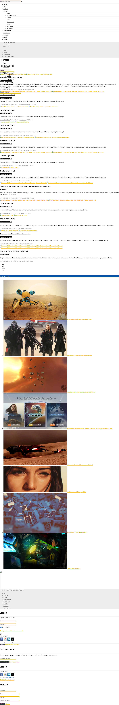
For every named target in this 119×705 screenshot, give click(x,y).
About (5, 37)
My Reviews (6, 54)
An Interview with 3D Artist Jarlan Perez (79, 319)
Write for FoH (7, 47)
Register (5, 52)
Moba (8, 19)
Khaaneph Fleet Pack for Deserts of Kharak (80, 465)
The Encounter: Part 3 (7, 140)
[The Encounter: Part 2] (9, 167)
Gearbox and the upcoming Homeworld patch (81, 392)
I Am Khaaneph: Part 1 (7, 203)
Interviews (6, 33)
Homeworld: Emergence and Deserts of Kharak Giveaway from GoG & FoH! (25, 186)
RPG (8, 24)
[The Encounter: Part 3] (34, 137)
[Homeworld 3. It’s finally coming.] (26, 74)
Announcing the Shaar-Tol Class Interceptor (15, 234)
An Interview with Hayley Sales (76, 492)
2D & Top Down (11, 15)
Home (5, 4)
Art (4, 6)
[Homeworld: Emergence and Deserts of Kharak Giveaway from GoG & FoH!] (46, 183)
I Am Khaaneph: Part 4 (7, 110)
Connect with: (3, 636)
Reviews (5, 35)
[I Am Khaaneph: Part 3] (14, 122)
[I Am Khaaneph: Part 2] (51, 152)
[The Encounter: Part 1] (13, 215)
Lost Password (14, 644)
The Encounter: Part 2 (7, 171)
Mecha (9, 17)
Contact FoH (6, 44)
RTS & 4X (10, 26)
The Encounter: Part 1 (7, 219)
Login (4, 50)
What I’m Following (8, 56)
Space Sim (10, 28)
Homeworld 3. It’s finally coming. (11, 77)
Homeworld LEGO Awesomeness (77, 532)
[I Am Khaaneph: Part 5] (51, 91)
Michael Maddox (5, 89)
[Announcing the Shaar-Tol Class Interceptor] (18, 230)
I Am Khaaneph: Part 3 (7, 125)
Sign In (17, 662)
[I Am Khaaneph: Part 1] (48, 200)
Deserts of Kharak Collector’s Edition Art (14, 251)
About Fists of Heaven (9, 42)
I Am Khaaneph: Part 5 (7, 95)
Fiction (5, 9)
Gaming (5, 11)
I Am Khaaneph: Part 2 (7, 156)
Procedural (10, 22)
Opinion (5, 39)
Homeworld (7, 30)
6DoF (8, 13)
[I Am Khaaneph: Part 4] (28, 107)
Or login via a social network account (11, 631)
